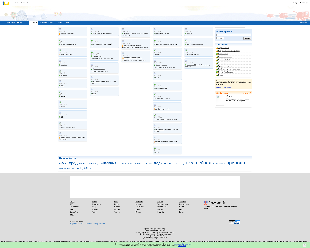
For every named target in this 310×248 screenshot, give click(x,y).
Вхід (295, 3)
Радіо (72, 214)
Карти (138, 209)
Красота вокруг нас (225, 66)
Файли (94, 212)
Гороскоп (139, 204)
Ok (304, 245)
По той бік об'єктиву (225, 72)
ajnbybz (63, 54)
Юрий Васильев (97, 33)
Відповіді (160, 212)
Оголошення (96, 204)
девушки (91, 163)
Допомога (303, 23)
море (167, 163)
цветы (86, 167)
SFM (62, 117)
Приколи (117, 207)
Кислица (157, 54)
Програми (139, 201)
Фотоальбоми (162, 207)
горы (82, 163)
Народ (94, 207)
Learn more (182, 246)
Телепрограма (162, 204)
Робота (94, 201)
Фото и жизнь (223, 54)
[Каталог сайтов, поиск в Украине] (234, 221)
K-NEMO (63, 106)
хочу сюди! (247, 93)
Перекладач (74, 207)
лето (150, 164)
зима (124, 164)
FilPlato (63, 44)
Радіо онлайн (217, 202)
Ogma (62, 85)
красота (138, 163)
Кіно (180, 209)
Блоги (181, 207)
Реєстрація (304, 3)
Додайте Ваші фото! (223, 87)
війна (62, 163)
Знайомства (222, 93)
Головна (15, 3)
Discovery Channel (225, 57)
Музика (138, 212)
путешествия (64, 168)
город (73, 163)
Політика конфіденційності (95, 224)
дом (98, 164)
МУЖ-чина (64, 75)
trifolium (157, 33)
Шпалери (95, 209)
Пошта (72, 201)
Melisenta (95, 58)
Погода (116, 204)
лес (145, 163)
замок (119, 164)
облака (178, 164)
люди (158, 163)
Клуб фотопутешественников (229, 69)
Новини (160, 209)
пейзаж (204, 162)
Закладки (182, 201)
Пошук (116, 201)
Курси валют (184, 204)
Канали (68, 23)
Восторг (221, 75)
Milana (229, 96)
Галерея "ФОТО (224, 60)
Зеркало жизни (223, 48)
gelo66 (94, 93)
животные (108, 163)
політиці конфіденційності (182, 244)
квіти (130, 164)
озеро (183, 164)
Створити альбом (46, 23)
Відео (72, 209)
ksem (188, 44)
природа (236, 162)
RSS (71, 204)
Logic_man (190, 54)
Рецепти (117, 212)
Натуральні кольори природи (229, 51)
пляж (215, 164)
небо (173, 164)
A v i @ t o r (64, 65)
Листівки (117, 209)
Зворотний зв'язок (76, 224)
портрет (222, 164)
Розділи (23, 3)
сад (77, 168)
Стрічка (59, 23)
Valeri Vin (63, 96)
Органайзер (74, 212)
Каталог (160, 201)
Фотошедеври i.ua (224, 63)
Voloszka (63, 33)
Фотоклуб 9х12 (96, 44)
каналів (224, 45)
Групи (181, 212)
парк (190, 163)
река (73, 168)
